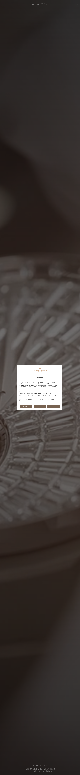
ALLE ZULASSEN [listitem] (26, 406)
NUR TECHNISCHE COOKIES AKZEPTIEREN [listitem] (40, 406)
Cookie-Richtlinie (38, 393)
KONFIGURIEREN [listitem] (54, 406)
